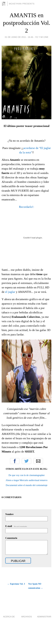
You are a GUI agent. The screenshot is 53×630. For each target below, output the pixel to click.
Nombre (9, 514)
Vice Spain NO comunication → (35, 586)
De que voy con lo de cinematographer (27, 475)
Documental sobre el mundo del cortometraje (26, 485)
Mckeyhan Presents (21, 3)
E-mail (16, 526)
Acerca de (9, 616)
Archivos (26, 616)
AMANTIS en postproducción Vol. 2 (26, 23)
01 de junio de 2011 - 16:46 (19, 37)
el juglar (10, 291)
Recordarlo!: (26, 206)
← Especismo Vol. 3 (16, 584)
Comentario (11, 538)
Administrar (44, 616)
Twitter (26, 461)
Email (38, 461)
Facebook (14, 461)
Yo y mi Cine (41, 37)
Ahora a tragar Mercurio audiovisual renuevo (26, 480)
